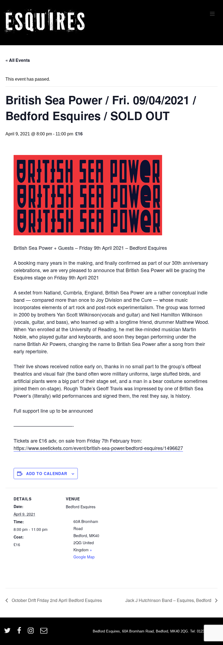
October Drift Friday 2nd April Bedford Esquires (56, 600)
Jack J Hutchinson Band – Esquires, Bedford (168, 600)
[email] (44, 632)
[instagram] (32, 632)
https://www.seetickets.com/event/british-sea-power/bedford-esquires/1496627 (98, 447)
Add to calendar (46, 473)
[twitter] (8, 632)
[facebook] (20, 632)
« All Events (17, 60)
